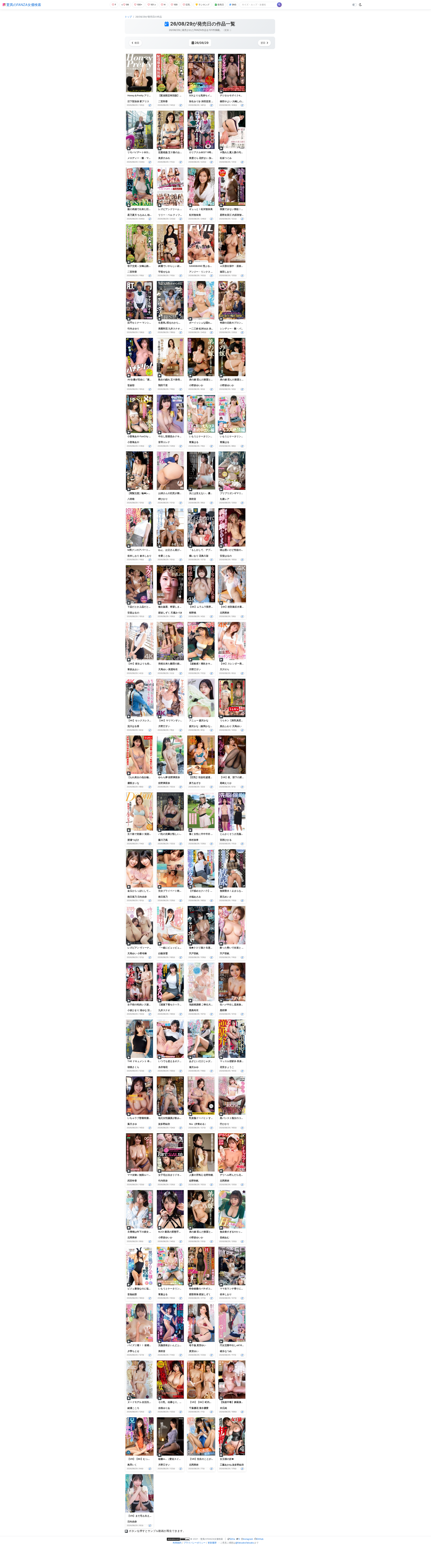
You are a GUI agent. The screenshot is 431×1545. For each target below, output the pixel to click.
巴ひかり (224, 1124)
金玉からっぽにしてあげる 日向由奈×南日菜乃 (152, 890)
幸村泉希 (193, 840)
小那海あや (133, 442)
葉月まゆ (132, 1124)
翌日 (263, 42)
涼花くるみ (153, 1010)
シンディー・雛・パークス (234, 328)
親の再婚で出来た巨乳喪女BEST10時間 (148, 209)
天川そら (224, 669)
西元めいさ (226, 896)
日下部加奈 (133, 101)
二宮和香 (163, 101)
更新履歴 (212, 1542)
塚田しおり (226, 271)
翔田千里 (163, 385)
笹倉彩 (131, 385)
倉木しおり (146, 555)
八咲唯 (131, 499)
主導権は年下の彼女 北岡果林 (143, 1231)
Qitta (232, 1539)
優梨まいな (133, 783)
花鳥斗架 (203, 555)
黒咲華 (223, 1010)
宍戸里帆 (193, 953)
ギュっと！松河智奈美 (201, 209)
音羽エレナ (164, 442)
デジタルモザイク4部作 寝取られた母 (240, 95)
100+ (139, 4)
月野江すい (195, 669)
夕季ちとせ (133, 1351)
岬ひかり (163, 499)
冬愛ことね (164, 555)
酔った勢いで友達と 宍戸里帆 (235, 947)
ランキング (203, 4)
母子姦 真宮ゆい (197, 1345)
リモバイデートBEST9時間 (141, 152)
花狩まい (203, 158)
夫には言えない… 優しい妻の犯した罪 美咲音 (213, 493)
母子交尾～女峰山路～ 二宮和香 (144, 266)
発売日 (220, 4)
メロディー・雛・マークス (141, 158)
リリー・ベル (165, 215)
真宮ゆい (193, 1351)
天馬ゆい (163, 669)
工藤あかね (226, 1464)
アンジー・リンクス (199, 271)
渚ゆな (143, 1010)
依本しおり (133, 555)
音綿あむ (224, 1237)
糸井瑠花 (213, 328)
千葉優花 (193, 1408)
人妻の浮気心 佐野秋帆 (201, 1175)
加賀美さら (215, 158)
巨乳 (188, 4)
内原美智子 (238, 215)
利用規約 (177, 1542)
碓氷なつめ (226, 1351)
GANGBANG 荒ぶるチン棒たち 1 (206, 266)
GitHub (259, 1539)
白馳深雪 (163, 953)
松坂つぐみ (226, 158)
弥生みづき (195, 101)
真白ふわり (226, 726)
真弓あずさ (195, 783)
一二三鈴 (193, 328)
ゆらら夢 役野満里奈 (169, 777)
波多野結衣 (164, 1124)
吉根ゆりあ (164, 1408)
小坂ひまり (133, 1010)
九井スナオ (174, 328)
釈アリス (144, 101)
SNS (234, 4)
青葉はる (193, 442)
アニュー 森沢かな (198, 720)
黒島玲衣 (193, 1010)
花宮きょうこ (227, 1067)
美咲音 (192, 499)
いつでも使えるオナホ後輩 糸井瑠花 (177, 1061)
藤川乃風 (163, 840)
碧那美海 (193, 1294)
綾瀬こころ (133, 1408)
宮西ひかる (226, 840)
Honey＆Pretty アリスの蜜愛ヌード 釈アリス (151, 95)
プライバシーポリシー (195, 1542)
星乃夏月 (132, 215)
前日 (137, 42)
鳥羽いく (132, 1464)
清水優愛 (203, 1408)
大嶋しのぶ (238, 101)
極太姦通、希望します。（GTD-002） (178, 606)
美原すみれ (164, 158)
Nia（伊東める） (198, 1124)
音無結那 (132, 1294)
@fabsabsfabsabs (245, 1542)
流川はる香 (133, 726)
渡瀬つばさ (133, 840)
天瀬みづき (176, 612)
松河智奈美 (195, 215)
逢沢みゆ (193, 1067)
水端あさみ (195, 896)
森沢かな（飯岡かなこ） (202, 726)
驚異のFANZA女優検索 (23, 5)
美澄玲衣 (173, 669)
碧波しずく (164, 612)
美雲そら (193, 158)
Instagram (248, 1539)
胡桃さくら (133, 1067)
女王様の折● (227, 1459)
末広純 (223, 1408)
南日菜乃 (132, 896)
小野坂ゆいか (196, 385)
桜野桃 (192, 612)
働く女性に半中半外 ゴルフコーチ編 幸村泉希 (213, 834)
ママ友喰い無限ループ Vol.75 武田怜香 (148, 1175)
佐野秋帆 (193, 1180)
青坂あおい (133, 669)
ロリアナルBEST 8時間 (201, 152)
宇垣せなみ (164, 271)
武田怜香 (132, 1180)
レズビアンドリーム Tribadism (174, 209)
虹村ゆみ (203, 328)
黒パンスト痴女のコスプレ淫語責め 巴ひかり (244, 1118)
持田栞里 (206, 101)
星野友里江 (226, 215)
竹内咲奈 (163, 1180)
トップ (128, 16)
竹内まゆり (133, 328)
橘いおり (193, 555)
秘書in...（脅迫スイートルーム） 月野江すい (181, 1459)
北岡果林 (224, 612)
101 (152, 4)
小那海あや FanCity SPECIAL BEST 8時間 (149, 436)
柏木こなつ (153, 215)
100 (175, 4)
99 (127, 4)
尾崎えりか (226, 783)
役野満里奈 (164, 783)
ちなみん (142, 215)
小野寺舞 (142, 953)
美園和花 (163, 328)
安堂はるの (226, 555)
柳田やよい (226, 101)
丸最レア (224, 499)
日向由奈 (142, 896)
